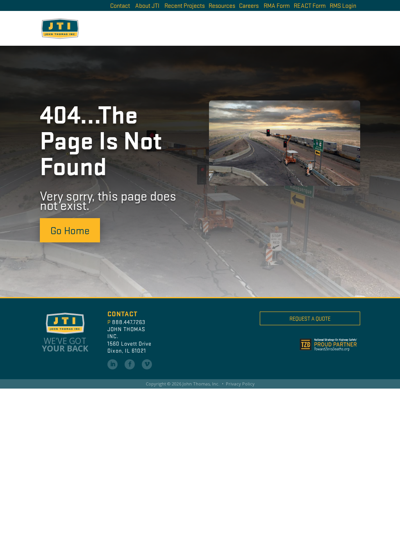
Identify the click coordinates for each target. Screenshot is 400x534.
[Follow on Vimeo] (147, 364)
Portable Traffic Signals (164, 27)
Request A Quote (309, 318)
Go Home (69, 230)
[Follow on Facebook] (130, 364)
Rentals (287, 27)
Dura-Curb (254, 27)
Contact (120, 5)
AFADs (222, 27)
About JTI (147, 5)
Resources (222, 5)
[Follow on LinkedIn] (112, 364)
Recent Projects (184, 5)
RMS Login (343, 5)
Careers (249, 5)
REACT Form (310, 5)
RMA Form (277, 5)
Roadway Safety (329, 27)
